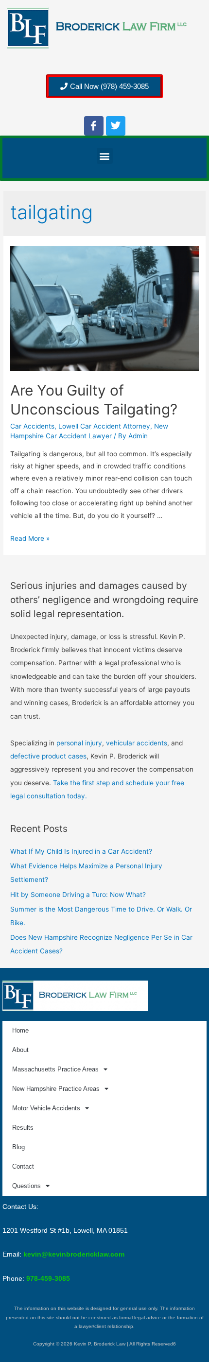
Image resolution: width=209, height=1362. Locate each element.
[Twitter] (115, 126)
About (20, 1049)
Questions (26, 1186)
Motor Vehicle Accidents (46, 1108)
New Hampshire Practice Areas (56, 1088)
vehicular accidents (136, 743)
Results (23, 1127)
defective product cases (48, 756)
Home (20, 1030)
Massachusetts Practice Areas (55, 1069)
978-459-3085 (48, 1278)
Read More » (30, 538)
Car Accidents (32, 426)
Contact (23, 1166)
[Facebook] (94, 126)
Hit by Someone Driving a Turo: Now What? (78, 894)
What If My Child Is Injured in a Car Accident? (81, 851)
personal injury (79, 743)
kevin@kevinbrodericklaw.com (73, 1254)
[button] (105, 156)
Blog (18, 1147)
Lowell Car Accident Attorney (104, 426)
